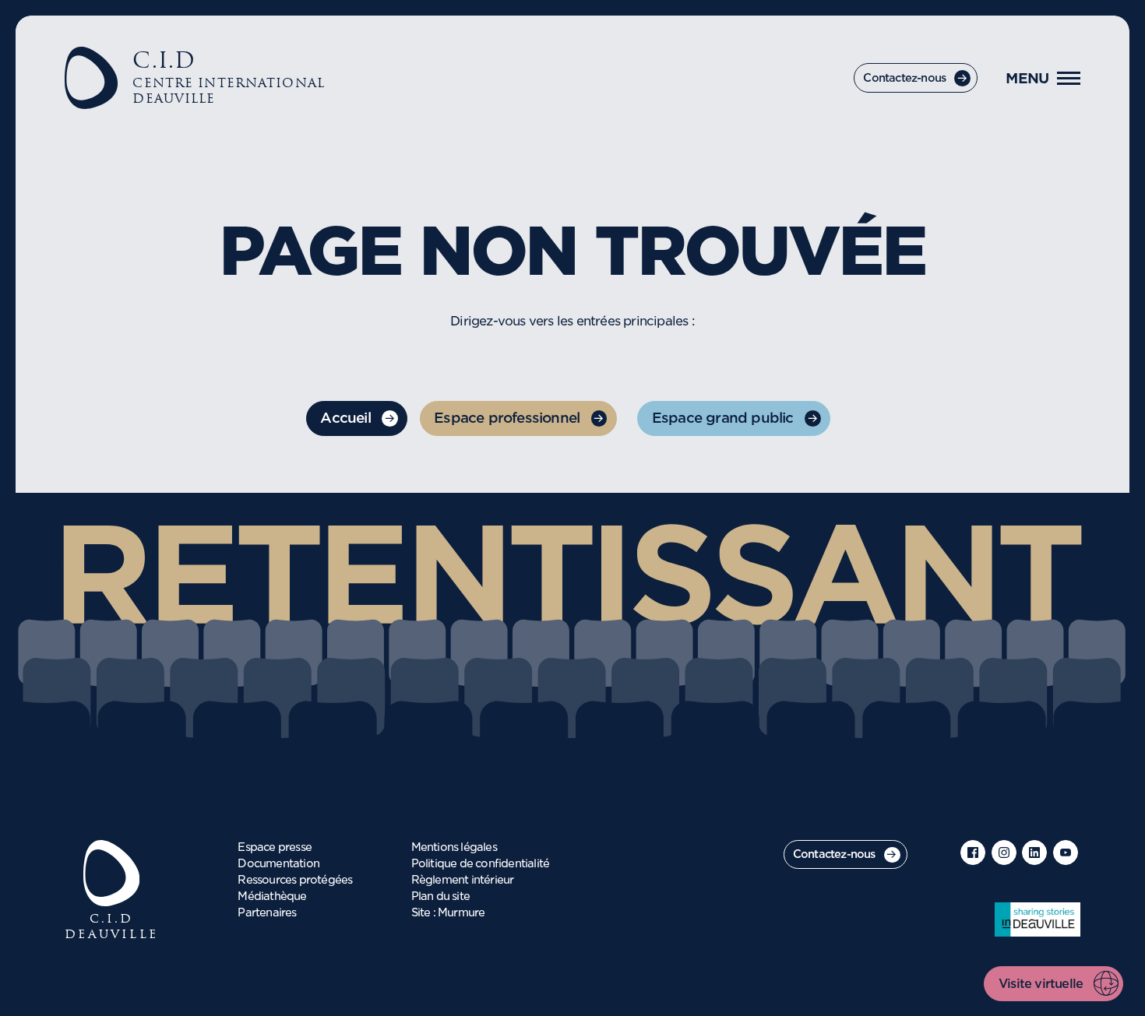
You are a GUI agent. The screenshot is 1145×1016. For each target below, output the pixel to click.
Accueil (345, 419)
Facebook (972, 852)
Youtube (1065, 852)
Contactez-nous (904, 78)
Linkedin (1034, 852)
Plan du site (440, 896)
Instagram (1004, 852)
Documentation (278, 864)
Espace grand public (723, 419)
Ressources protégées (295, 880)
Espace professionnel (507, 419)
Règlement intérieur (462, 880)
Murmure (461, 913)
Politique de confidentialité (480, 864)
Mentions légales (454, 847)
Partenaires (267, 913)
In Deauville (1037, 919)
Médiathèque (272, 896)
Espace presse (275, 847)
